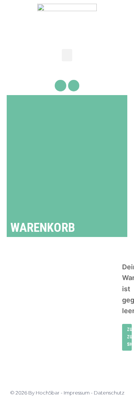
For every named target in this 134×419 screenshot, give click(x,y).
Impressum (77, 393)
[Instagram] (74, 85)
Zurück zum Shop (129, 337)
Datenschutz (109, 393)
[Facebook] (60, 85)
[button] (67, 55)
